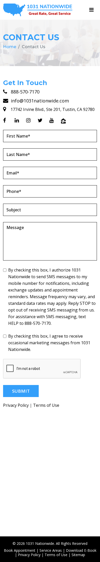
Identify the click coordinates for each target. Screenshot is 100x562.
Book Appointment (19, 550)
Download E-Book (81, 550)
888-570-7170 (24, 92)
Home (9, 46)
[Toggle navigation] (91, 10)
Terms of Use (46, 405)
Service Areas (50, 550)
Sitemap (78, 554)
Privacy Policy (16, 405)
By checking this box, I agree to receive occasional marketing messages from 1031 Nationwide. (49, 342)
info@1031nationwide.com (39, 101)
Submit (21, 391)
